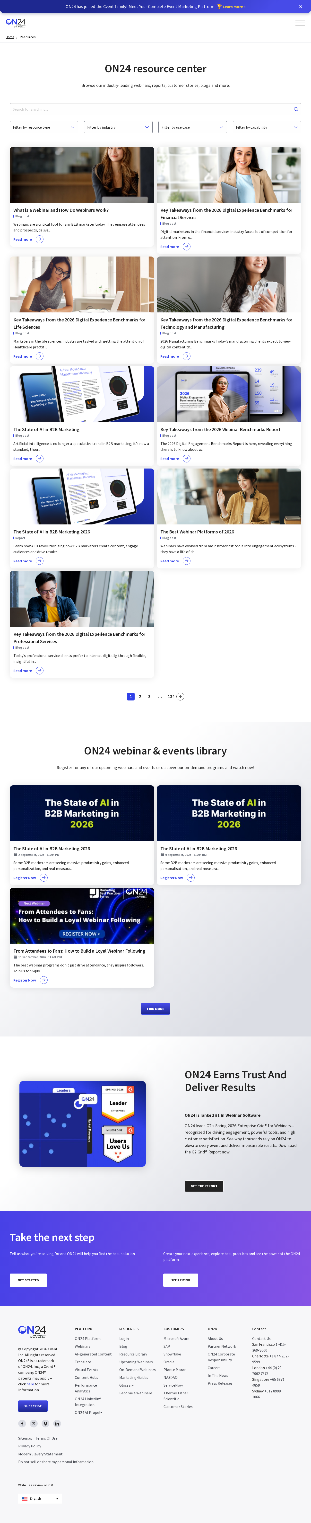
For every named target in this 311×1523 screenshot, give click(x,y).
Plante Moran (175, 1369)
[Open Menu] (300, 23)
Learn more (233, 6)
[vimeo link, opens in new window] (45, 1423)
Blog (123, 1346)
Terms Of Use (46, 1438)
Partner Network (222, 1346)
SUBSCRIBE (33, 1406)
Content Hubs (86, 1377)
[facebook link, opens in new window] (22, 1423)
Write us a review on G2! (35, 1485)
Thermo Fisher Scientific (176, 1395)
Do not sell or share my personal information (56, 1461)
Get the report (204, 1186)
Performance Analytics (86, 1388)
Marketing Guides (133, 1377)
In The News (218, 1375)
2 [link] (141, 697)
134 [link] (171, 697)
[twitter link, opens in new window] (34, 1423)
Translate (83, 1361)
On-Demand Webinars (137, 1369)
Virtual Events (86, 1369)
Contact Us (261, 1338)
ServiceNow (173, 1385)
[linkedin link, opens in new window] (57, 1423)
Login (124, 1338)
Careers (214, 1367)
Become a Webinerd (135, 1392)
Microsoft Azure (176, 1338)
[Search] (296, 109)
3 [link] (150, 697)
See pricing (180, 1280)
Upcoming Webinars (136, 1361)
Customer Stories (178, 1406)
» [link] (180, 696)
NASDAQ (171, 1377)
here (30, 1383)
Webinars (82, 1346)
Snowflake (172, 1354)
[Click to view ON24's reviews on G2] (202, 1060)
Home (10, 37)
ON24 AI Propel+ (89, 1412)
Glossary (126, 1385)
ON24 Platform (88, 1338)
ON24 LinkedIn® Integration (88, 1401)
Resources (28, 37)
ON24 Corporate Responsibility (221, 1357)
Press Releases (220, 1383)
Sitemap (25, 1438)
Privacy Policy (29, 1445)
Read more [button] (22, 239)
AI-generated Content (93, 1354)
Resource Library (133, 1354)
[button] (301, 6)
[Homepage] (25, 22)
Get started (28, 1280)
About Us (215, 1338)
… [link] (160, 696)
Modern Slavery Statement (40, 1454)
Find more (155, 1009)
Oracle (169, 1361)
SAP (167, 1346)
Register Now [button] (24, 877)
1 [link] (132, 697)
